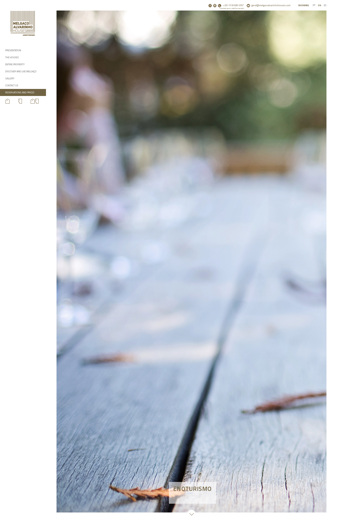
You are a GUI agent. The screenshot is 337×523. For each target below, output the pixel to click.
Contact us (11, 85)
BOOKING (303, 5)
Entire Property (15, 64)
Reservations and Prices (19, 92)
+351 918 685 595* (231, 6)
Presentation (13, 50)
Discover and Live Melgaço (21, 71)
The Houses (12, 57)
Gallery (9, 78)
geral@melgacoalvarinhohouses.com (270, 5)
